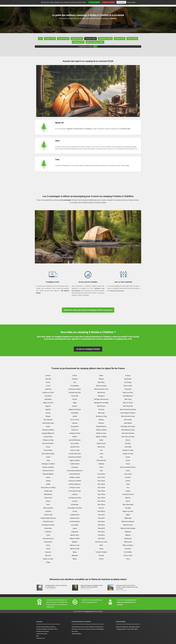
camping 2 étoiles (63, 38)
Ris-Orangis (127, 382)
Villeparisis (128, 531)
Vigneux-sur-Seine (127, 511)
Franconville (74, 396)
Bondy (48, 426)
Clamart (48, 501)
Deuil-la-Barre (48, 542)
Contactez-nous (40, 638)
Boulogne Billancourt (48, 433)
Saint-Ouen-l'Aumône (128, 433)
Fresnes (74, 399)
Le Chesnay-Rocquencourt (75, 470)
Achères (48, 375)
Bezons (48, 413)
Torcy (128, 487)
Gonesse (74, 423)
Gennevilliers (74, 413)
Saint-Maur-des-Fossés (128, 426)
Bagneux (48, 406)
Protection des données (42, 631)
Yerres (128, 559)
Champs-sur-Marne (48, 467)
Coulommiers (48, 528)
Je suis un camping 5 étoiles (88, 349)
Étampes (74, 379)
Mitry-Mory (101, 382)
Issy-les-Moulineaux (75, 440)
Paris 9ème (101, 538)
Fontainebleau (75, 385)
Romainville (128, 389)
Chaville (48, 481)
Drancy (48, 545)
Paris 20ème (101, 511)
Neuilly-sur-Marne (101, 430)
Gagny (75, 402)
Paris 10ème (101, 474)
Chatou (48, 477)
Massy (75, 552)
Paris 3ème (101, 518)
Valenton (128, 497)
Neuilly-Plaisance (101, 426)
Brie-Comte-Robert (48, 443)
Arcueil (48, 385)
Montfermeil (101, 392)
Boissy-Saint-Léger (48, 423)
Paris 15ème (101, 491)
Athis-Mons (48, 396)
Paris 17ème (101, 497)
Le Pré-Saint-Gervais (75, 491)
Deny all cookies (109, 2)
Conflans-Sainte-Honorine (48, 518)
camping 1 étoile (50, 38)
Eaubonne (48, 552)
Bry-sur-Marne (48, 450)
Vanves (128, 501)
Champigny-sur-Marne (48, 464)
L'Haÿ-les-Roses (74, 518)
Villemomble (128, 518)
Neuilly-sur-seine (101, 433)
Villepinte (128, 535)
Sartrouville (128, 447)
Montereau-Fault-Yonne (101, 389)
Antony (48, 382)
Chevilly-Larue (48, 491)
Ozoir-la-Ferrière (101, 460)
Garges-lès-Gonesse (75, 409)
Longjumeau (74, 531)
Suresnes (128, 477)
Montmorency (101, 406)
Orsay (101, 453)
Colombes (48, 511)
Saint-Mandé (128, 423)
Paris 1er (101, 508)
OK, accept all (94, 2)
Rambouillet (127, 379)
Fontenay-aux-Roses (75, 389)
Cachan (48, 457)
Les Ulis (75, 511)
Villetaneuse (128, 538)
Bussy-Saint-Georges (48, 453)
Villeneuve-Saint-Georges (127, 528)
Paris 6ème (101, 528)
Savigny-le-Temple (127, 450)
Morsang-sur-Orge (101, 416)
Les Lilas (74, 501)
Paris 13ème (101, 484)
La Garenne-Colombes (74, 457)
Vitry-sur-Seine (127, 555)
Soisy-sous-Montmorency (128, 467)
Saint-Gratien (128, 419)
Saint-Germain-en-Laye (128, 416)
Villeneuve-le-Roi (128, 525)
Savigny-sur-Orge (128, 453)
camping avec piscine (105, 38)
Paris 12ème (101, 481)
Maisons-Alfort (74, 535)
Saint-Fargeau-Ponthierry (127, 413)
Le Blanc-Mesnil (74, 464)
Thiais (128, 484)
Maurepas (75, 555)
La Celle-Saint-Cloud (75, 453)
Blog (37, 636)
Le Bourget (75, 467)
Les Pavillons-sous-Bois (75, 508)
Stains (128, 470)
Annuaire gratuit (40, 626)
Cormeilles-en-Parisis (48, 525)
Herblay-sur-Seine (74, 433)
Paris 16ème (101, 494)
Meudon (101, 379)
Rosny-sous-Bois (128, 392)
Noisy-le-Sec (101, 447)
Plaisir (101, 545)
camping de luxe (119, 38)
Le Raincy (75, 494)
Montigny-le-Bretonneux (101, 399)
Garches (74, 406)
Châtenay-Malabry (48, 474)
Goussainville (75, 426)
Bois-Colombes (48, 419)
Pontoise (101, 555)
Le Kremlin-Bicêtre (74, 474)
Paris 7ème (101, 531)
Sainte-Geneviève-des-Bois (128, 409)
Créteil (48, 535)
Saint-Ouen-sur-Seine (127, 436)
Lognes (75, 528)
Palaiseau (101, 464)
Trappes (127, 491)
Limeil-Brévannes (75, 521)
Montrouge (101, 413)
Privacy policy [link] (131, 2)
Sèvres (128, 464)
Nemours (101, 423)
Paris (101, 470)
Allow (95, 46)
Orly (101, 450)
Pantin (101, 467)
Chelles (48, 484)
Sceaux (128, 457)
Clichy (48, 504)
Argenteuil (48, 389)
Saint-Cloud (127, 399)
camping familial (132, 38)
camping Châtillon (76, 633)
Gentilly (75, 416)
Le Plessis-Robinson (75, 484)
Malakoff (74, 542)
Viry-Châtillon (128, 552)
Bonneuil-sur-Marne (48, 430)
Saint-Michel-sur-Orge (127, 430)
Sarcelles (128, 443)
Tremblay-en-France (128, 494)
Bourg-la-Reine (48, 436)
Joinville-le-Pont (74, 447)
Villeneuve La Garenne (127, 521)
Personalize (121, 2)
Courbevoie (48, 531)
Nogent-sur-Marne (101, 436)
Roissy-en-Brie (128, 385)
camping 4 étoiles (77, 38)
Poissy (101, 548)
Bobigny (48, 416)
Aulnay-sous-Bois (48, 402)
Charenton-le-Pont (48, 470)
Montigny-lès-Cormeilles (101, 402)
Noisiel (101, 440)
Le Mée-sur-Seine (75, 477)
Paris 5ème (101, 525)
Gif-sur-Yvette (74, 419)
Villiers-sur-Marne (128, 545)
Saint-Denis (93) (128, 406)
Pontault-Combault (101, 552)
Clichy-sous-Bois (48, 508)
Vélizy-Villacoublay (127, 504)
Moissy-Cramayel (101, 385)
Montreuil (101, 409)
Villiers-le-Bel (128, 542)
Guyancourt (74, 430)
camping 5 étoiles (90, 38)
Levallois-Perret (74, 514)
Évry (75, 382)
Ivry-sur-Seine (75, 443)
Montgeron (101, 396)
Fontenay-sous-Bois (75, 392)
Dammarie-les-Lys (48, 538)
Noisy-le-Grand (101, 443)
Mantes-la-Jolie (74, 545)
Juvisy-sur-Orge (74, 450)
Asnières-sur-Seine (48, 392)
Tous (40, 38)
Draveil (48, 548)
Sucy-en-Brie (128, 474)
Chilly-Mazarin (48, 494)
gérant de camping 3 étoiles (94, 42)
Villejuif (128, 514)
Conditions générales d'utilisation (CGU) (46, 629)
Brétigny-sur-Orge (48, 440)
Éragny (48, 562)
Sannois (127, 440)
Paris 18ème (101, 501)
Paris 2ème (101, 514)
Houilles (74, 436)
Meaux (75, 559)
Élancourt (48, 555)
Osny (101, 457)
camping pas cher (78, 42)
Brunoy (48, 447)
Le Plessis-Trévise (74, 487)
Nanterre (101, 419)
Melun (101, 375)
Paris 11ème (101, 477)
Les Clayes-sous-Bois (74, 497)
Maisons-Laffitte (75, 538)
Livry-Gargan (74, 525)
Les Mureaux (74, 504)
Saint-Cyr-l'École (128, 402)
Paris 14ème (101, 487)
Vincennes (128, 548)
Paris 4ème (101, 521)
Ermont (75, 375)
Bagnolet (48, 409)
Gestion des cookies (41, 633)
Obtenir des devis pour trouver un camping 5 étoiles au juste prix (88, 310)
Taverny (127, 481)
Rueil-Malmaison (128, 396)
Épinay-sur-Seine (48, 559)
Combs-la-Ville (48, 514)
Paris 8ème (101, 535)
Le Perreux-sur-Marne (74, 481)
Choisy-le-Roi (48, 497)
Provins (101, 559)
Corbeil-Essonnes (48, 521)
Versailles (128, 508)
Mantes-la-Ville (74, 548)
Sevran (128, 460)
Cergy (48, 460)
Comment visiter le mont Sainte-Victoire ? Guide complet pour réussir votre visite (127, 587)
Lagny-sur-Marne (75, 460)
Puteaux (127, 375)
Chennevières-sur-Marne (48, 487)
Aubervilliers (48, 399)
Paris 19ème (101, 504)
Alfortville (48, 379)
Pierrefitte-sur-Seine (101, 542)
